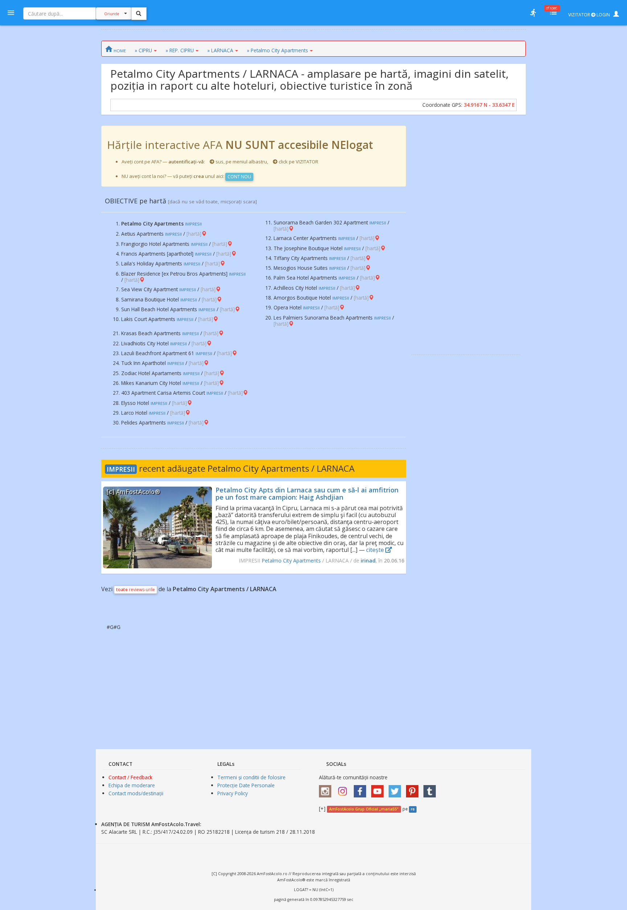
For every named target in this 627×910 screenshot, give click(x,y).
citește (375, 550)
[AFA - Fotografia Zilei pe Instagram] (344, 788)
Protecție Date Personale (246, 785)
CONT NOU (239, 177)
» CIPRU (143, 50)
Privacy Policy (232, 793)
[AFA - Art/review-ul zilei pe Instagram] (327, 788)
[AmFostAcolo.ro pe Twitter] (397, 788)
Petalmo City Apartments (291, 560)
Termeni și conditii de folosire (251, 777)
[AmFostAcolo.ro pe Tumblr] (431, 788)
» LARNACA (220, 50)
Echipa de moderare (131, 785)
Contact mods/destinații (135, 793)
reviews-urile (135, 589)
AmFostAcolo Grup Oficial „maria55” (363, 809)
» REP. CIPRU (179, 50)
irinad (368, 560)
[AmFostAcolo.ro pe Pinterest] (414, 788)
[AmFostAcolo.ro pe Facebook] (362, 788)
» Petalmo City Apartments (277, 50)
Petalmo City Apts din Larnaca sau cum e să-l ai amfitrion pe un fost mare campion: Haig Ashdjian (307, 493)
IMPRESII (121, 469)
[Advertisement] (465, 235)
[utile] (533, 12)
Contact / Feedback (130, 777)
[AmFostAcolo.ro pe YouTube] (379, 788)
